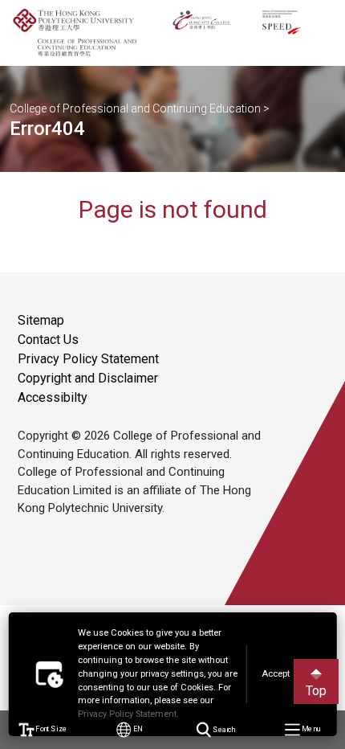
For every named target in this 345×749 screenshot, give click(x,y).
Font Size (50, 729)
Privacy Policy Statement (88, 358)
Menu (309, 729)
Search (222, 729)
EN (137, 729)
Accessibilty (52, 397)
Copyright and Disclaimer (88, 378)
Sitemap (41, 320)
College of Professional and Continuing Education (135, 108)
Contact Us (48, 339)
